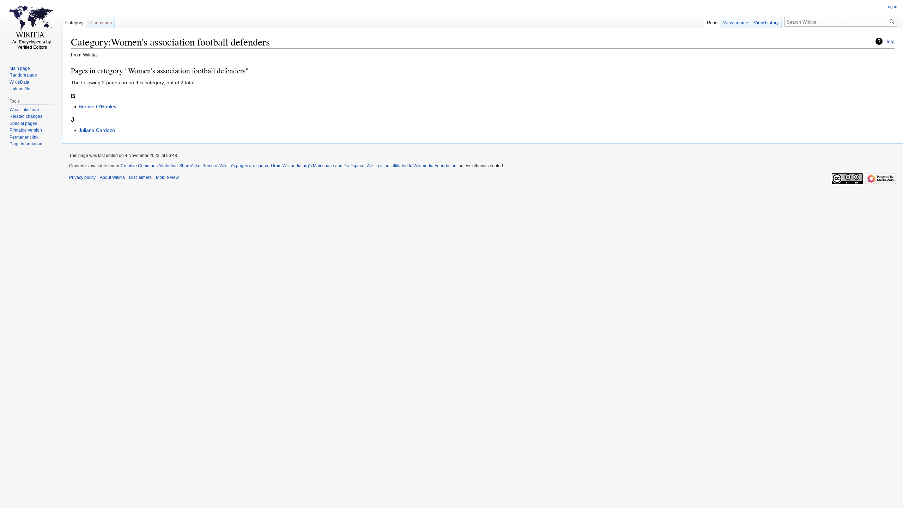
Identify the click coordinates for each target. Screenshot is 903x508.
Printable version (26, 130)
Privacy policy (82, 177)
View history (766, 22)
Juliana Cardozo (97, 130)
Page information (26, 143)
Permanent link (24, 137)
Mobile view (167, 177)
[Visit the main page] (31, 28)
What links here (24, 109)
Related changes (26, 116)
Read (712, 22)
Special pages (23, 123)
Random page (23, 75)
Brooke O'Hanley (97, 106)
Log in (891, 6)
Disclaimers (140, 177)
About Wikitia (112, 177)
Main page (20, 68)
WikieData (19, 82)
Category (74, 22)
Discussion (100, 22)
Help (889, 41)
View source (735, 22)
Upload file (20, 88)
